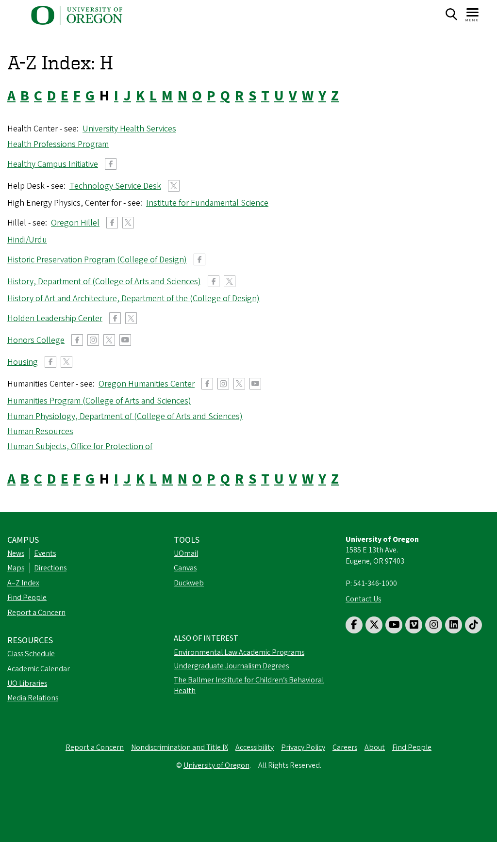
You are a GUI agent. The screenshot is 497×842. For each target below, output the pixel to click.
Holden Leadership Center (54, 318)
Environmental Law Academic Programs (239, 652)
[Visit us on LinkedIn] (453, 624)
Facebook (110, 164)
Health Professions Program (58, 144)
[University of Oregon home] (76, 15)
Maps (15, 568)
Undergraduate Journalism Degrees (231, 666)
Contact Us (363, 599)
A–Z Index (23, 583)
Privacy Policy (303, 747)
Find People (27, 597)
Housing (22, 362)
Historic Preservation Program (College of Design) (97, 260)
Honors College (36, 340)
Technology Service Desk (115, 186)
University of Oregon (216, 765)
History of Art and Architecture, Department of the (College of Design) (133, 298)
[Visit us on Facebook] (354, 624)
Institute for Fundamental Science (207, 203)
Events (45, 553)
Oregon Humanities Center (147, 384)
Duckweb (189, 583)
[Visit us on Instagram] (433, 624)
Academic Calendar (38, 669)
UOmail (186, 553)
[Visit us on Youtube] (393, 624)
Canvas (185, 568)
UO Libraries (27, 683)
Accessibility (254, 747)
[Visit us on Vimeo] (413, 624)
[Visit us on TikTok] (473, 624)
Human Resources (40, 431)
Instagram (93, 340)
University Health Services (129, 129)
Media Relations (32, 698)
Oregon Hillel (75, 223)
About (374, 747)
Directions (50, 568)
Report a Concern (36, 612)
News (15, 553)
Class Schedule (31, 653)
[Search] (451, 14)
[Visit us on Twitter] (373, 624)
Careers (344, 747)
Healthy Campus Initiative (52, 164)
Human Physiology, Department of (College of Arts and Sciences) (125, 416)
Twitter (174, 186)
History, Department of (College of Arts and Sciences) (104, 281)
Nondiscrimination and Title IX (179, 747)
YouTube (125, 340)
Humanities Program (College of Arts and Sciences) (99, 401)
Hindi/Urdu (27, 240)
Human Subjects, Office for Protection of (79, 446)
